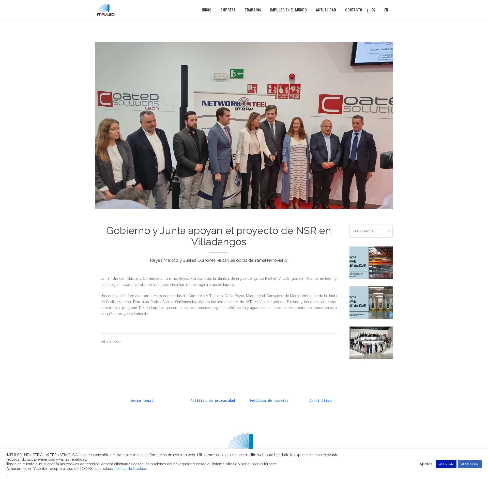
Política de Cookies (130, 468)
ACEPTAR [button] (446, 464)
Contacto (353, 9)
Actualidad (326, 9)
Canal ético (320, 401)
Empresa (228, 9)
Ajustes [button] (426, 464)
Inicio (206, 9)
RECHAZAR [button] (470, 464)
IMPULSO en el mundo (288, 9)
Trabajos (253, 9)
